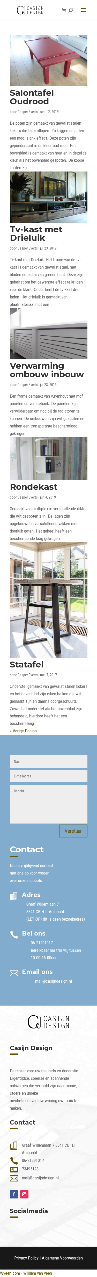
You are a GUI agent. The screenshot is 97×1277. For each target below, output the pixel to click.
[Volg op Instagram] (24, 1194)
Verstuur (73, 831)
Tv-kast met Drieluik (36, 233)
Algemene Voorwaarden (62, 1258)
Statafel (27, 664)
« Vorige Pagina (23, 730)
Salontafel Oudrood (32, 97)
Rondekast (33, 487)
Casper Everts (28, 112)
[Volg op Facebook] (14, 1194)
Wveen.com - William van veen (26, 1273)
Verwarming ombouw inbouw (47, 370)
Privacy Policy (26, 1258)
